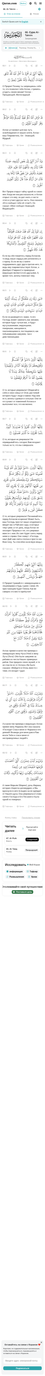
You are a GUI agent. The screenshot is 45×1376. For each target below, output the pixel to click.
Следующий (32, 839)
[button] (10, 9)
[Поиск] (35, 3)
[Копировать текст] (26, 66)
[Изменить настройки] (39, 9)
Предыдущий (32, 850)
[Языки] (30, 3)
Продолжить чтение (31, 818)
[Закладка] (14, 66)
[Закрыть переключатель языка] (41, 22)
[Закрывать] (41, 1342)
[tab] (11, 15)
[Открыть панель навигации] (40, 3)
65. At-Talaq (11, 849)
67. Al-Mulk (11, 838)
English (25, 21)
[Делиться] (31, 66)
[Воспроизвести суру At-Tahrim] (9, 66)
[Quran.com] (9, 3)
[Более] (41, 66)
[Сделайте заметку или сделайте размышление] (36, 66)
